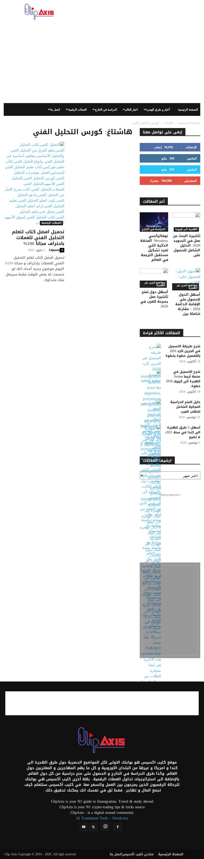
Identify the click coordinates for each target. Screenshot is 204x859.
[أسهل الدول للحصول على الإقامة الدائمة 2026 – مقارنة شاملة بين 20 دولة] (186, 279)
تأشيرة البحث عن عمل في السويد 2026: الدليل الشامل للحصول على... (186, 245)
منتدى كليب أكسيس (138, 854)
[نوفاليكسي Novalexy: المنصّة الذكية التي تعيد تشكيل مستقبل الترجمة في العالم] (154, 222)
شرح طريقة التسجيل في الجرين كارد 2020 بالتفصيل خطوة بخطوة (182, 351)
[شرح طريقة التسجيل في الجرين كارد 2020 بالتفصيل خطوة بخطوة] (150, 363)
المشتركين (190, 181)
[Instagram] (105, 826)
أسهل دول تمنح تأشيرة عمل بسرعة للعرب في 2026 (154, 299)
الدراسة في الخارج (106, 109)
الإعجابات (191, 147)
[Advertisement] (138, 12)
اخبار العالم (131, 109)
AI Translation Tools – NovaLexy (102, 818)
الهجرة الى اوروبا (186, 229)
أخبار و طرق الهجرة (158, 109)
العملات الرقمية (77, 109)
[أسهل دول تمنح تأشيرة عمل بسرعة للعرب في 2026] (154, 277)
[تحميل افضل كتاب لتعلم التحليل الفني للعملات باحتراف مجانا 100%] (34, 183)
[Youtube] (83, 827)
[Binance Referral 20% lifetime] (170, 610)
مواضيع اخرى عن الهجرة (154, 284)
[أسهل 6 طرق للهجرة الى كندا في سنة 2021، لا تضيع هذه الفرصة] (150, 442)
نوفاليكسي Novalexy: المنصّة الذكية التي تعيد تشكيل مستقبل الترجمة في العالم (154, 247)
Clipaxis (54, 250)
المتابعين (192, 158)
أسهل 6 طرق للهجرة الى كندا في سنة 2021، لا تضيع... (182, 432)
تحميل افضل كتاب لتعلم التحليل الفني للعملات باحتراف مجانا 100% (38, 237)
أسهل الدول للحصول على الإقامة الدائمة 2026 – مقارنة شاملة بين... (187, 304)
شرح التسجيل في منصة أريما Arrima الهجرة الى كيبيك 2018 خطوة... (183, 379)
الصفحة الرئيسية (188, 109)
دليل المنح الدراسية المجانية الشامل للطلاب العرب (185, 406)
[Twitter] (93, 827)
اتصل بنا (55, 109)
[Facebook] (117, 827)
